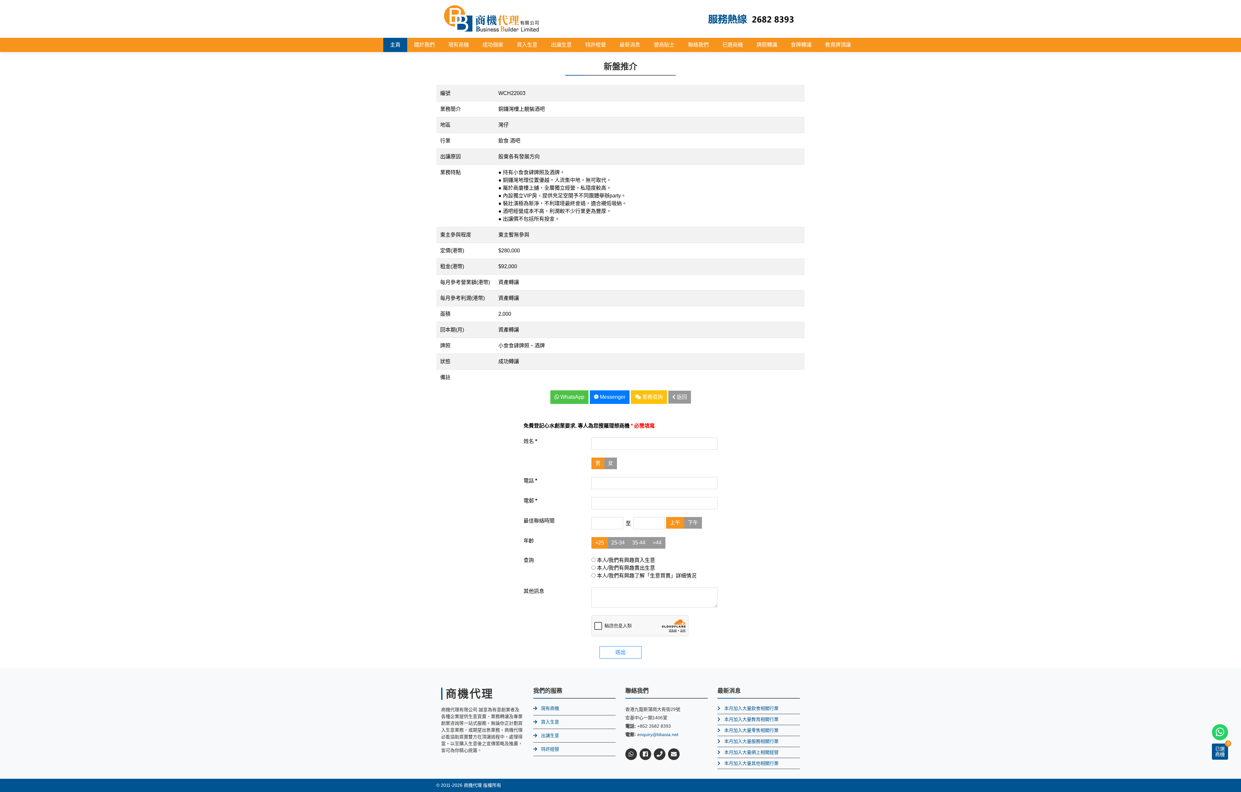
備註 (445, 377)
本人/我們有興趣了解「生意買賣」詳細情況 (646, 575)
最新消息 (630, 45)
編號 (445, 93)
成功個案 (493, 45)
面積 (445, 314)
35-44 (638, 542)
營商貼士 (664, 45)
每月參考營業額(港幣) (465, 282)
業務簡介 (450, 109)
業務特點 (450, 172)
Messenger (612, 397)
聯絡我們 (698, 45)
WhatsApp (571, 397)
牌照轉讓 (767, 45)
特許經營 (595, 45)
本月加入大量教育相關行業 (751, 719)
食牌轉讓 (801, 45)
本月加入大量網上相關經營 (751, 752)
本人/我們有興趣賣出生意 (625, 568)
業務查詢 (652, 397)
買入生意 (527, 45)
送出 (620, 652)
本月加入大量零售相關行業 (751, 730)
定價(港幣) (452, 250)
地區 (445, 125)
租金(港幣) (452, 266)
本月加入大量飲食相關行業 (751, 708)
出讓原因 (450, 156)
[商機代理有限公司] (491, 18)
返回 (681, 397)
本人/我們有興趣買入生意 (625, 560)
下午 (693, 522)
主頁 (395, 45)
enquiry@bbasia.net (657, 734)
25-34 (618, 542)
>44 (657, 542)
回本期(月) (452, 330)
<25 (599, 542)
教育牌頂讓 (838, 45)
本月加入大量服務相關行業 (751, 741)
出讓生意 (561, 45)
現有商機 (458, 45)
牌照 (445, 345)
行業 (445, 140)
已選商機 (732, 45)
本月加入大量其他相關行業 (751, 763)
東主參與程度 (455, 235)
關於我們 (424, 45)
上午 (675, 522)
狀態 (445, 361)
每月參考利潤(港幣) (462, 298)
